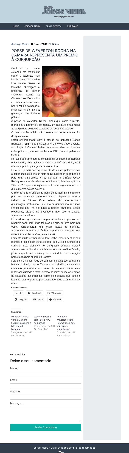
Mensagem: (17, 403)
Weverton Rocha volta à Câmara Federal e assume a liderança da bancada (21, 323)
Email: (13, 380)
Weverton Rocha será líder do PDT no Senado (43, 319)
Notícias (54, 44)
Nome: (14, 368)
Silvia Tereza (54, 26)
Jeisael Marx (32, 26)
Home (16, 26)
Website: (15, 391)
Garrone (72, 26)
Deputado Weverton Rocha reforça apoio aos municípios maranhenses (66, 323)
